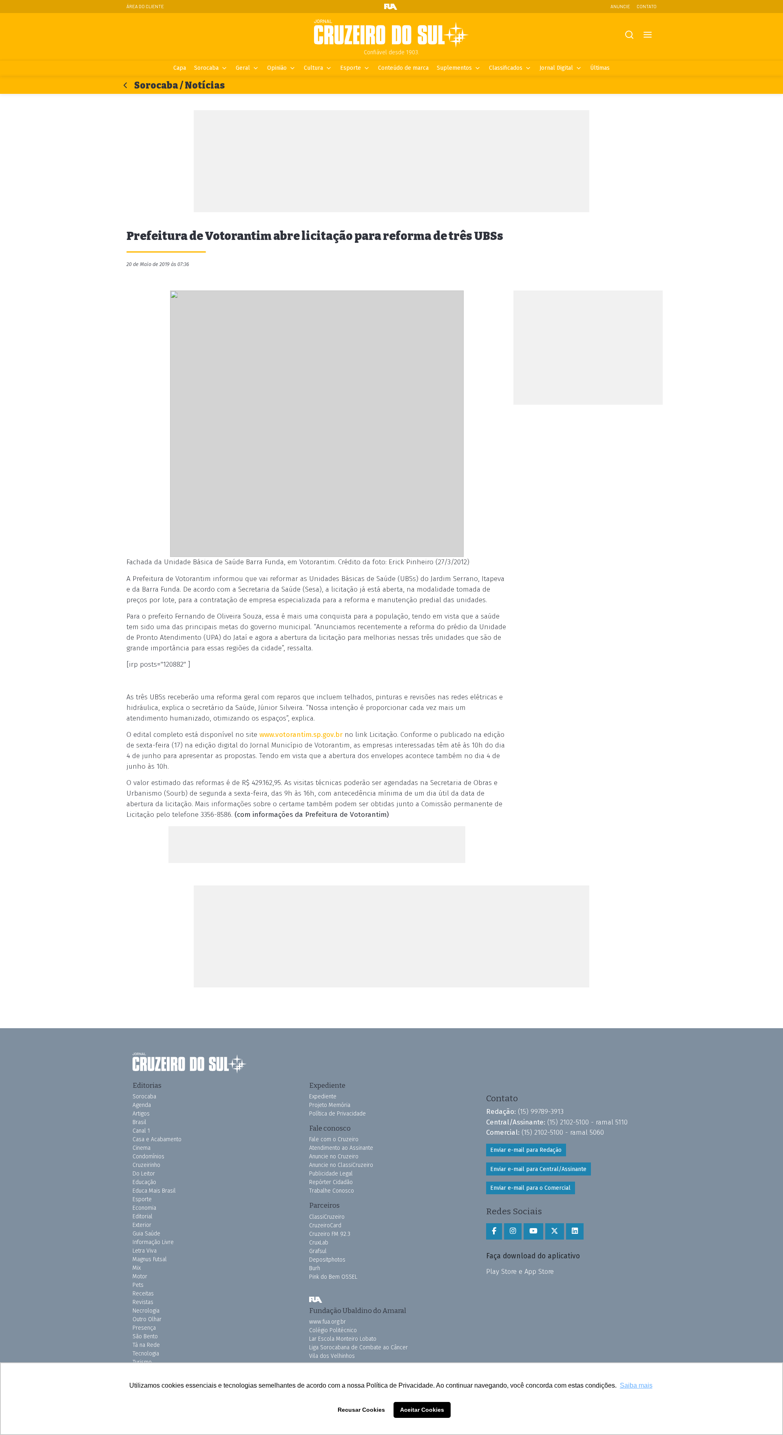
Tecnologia (146, 1353)
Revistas (143, 1302)
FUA (315, 1299)
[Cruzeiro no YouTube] (533, 1231)
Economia (144, 1207)
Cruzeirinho (146, 1165)
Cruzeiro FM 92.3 (329, 1234)
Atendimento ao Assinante (341, 1147)
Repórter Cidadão (331, 1182)
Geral (243, 67)
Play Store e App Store (520, 1271)
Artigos (141, 1113)
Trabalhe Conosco (331, 1190)
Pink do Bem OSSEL (333, 1276)
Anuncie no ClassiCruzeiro (341, 1165)
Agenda (142, 1105)
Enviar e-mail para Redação (526, 1150)
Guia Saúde (146, 1233)
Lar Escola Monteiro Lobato (342, 1338)
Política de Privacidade (337, 1113)
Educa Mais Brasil (154, 1190)
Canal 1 (141, 1130)
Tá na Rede (146, 1345)
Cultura (313, 67)
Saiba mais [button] (636, 1385)
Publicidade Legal (331, 1173)
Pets (138, 1285)
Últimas (600, 67)
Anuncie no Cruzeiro (333, 1156)
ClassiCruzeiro (327, 1216)
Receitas (143, 1293)
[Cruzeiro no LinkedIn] (575, 1231)
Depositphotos (327, 1259)
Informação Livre (153, 1242)
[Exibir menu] (647, 35)
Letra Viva (145, 1250)
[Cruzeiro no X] (554, 1231)
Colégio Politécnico (333, 1330)
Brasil (139, 1122)
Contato (647, 6)
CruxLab (318, 1242)
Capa (179, 67)
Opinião (277, 67)
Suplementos (454, 67)
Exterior (142, 1225)
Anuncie (620, 6)
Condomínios (148, 1156)
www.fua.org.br (327, 1321)
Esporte (350, 67)
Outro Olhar (147, 1319)
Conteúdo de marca (403, 67)
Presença (144, 1327)
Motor (140, 1276)
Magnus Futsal (150, 1259)
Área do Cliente (145, 6)
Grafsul (318, 1251)
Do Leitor (144, 1173)
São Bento (145, 1336)
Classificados (505, 67)
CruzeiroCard (325, 1225)
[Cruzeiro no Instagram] (513, 1231)
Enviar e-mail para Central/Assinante (538, 1169)
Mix (137, 1267)
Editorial (143, 1216)
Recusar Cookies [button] (361, 1409)
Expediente (322, 1096)
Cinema (141, 1147)
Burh (314, 1268)
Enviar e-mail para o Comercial (530, 1187)
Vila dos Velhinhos (332, 1356)
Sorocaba (206, 67)
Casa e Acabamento (157, 1139)
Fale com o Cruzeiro (333, 1139)
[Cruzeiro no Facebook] (494, 1231)
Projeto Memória (329, 1105)
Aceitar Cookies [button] (422, 1409)
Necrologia (146, 1310)
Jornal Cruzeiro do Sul (391, 34)
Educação (144, 1182)
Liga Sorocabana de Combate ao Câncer (358, 1347)
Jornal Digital (556, 67)
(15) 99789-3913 (541, 1111)
